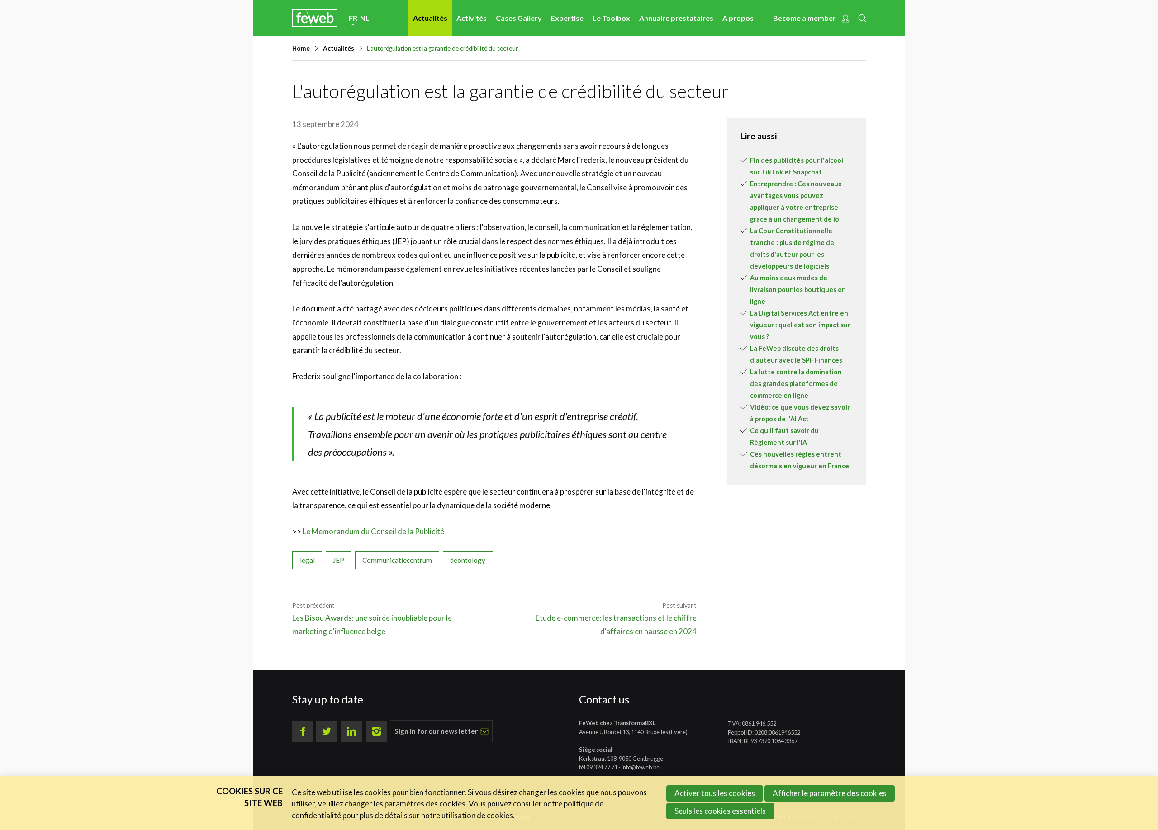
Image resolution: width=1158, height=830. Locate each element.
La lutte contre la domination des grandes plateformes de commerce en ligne (796, 383)
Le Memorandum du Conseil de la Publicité (373, 531)
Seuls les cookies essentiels (720, 811)
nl (365, 18)
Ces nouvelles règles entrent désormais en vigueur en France (799, 460)
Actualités (430, 18)
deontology (467, 560)
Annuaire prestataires (676, 18)
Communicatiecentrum (397, 560)
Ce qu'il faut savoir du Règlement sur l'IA (784, 436)
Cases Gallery (519, 18)
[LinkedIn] (351, 731)
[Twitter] (326, 731)
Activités (471, 18)
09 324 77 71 (601, 767)
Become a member (804, 18)
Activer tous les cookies (714, 793)
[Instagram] (376, 731)
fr (353, 18)
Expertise (567, 18)
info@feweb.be (641, 767)
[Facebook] (302, 731)
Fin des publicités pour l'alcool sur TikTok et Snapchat (796, 166)
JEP (338, 560)
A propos (738, 18)
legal (307, 560)
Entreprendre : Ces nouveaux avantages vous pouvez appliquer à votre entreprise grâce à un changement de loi (796, 201)
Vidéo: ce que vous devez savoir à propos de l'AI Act (800, 413)
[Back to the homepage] (314, 17)
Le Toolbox (611, 18)
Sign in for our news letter (436, 731)
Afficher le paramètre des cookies (830, 793)
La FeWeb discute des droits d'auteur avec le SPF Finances (796, 354)
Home (301, 48)
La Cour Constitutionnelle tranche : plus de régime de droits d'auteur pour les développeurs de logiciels (792, 248)
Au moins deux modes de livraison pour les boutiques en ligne (798, 289)
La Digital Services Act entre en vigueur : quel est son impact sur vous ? (800, 324)
